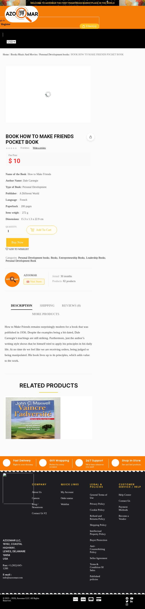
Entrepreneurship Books (72, 257)
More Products (45, 314)
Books (54, 257)
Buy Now (17, 242)
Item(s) (91, 26)
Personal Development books (54, 54)
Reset (19, 41)
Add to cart (43, 229)
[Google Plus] (127, 604)
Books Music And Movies (24, 54)
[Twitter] (127, 601)
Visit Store (36, 281)
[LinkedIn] (131, 601)
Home (6, 54)
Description (21, 305)
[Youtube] (131, 598)
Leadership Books (95, 257)
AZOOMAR (30, 275)
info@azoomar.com (13, 577)
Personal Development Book (21, 260)
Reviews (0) (71, 305)
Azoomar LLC (23, 598)
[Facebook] (127, 598)
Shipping (47, 305)
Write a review (39, 148)
